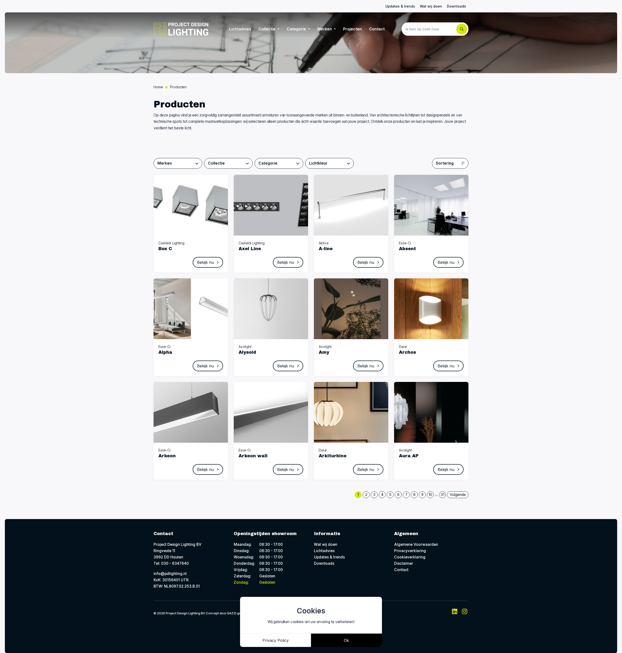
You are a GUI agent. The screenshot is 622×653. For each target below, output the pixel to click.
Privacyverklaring (410, 550)
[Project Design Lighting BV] (181, 29)
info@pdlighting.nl (170, 573)
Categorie (297, 28)
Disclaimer (403, 563)
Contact (377, 28)
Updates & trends (400, 6)
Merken (325, 28)
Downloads (456, 6)
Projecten (352, 28)
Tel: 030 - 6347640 (171, 563)
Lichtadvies (240, 28)
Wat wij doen (431, 6)
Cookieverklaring (409, 557)
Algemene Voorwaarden (416, 544)
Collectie (267, 28)
